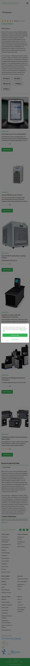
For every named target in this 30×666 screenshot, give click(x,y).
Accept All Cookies (15, 335)
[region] (15, 333)
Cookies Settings (15, 339)
